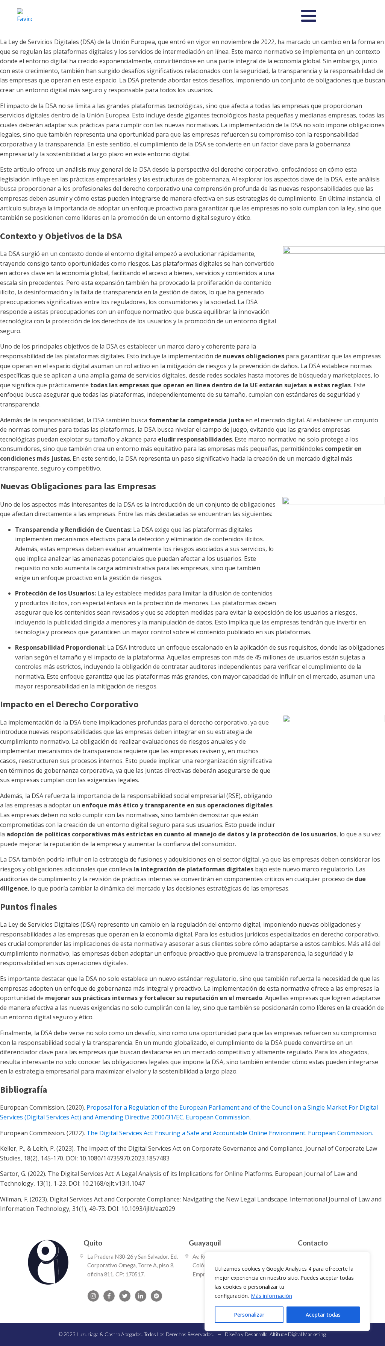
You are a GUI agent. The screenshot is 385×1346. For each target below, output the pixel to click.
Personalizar (249, 1314)
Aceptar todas (323, 1314)
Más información (271, 1295)
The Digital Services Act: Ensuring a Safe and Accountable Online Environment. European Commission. (229, 1133)
